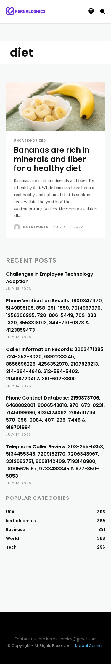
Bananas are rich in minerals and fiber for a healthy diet (51, 159)
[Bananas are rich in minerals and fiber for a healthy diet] (55, 106)
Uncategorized (30, 140)
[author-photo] (18, 227)
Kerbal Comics (89, 645)
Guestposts (35, 226)
